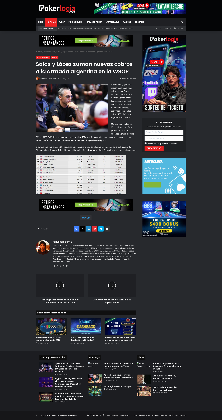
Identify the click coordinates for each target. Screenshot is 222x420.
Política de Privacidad (177, 415)
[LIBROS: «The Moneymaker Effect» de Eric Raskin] (144, 391)
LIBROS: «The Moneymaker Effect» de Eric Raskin (165, 388)
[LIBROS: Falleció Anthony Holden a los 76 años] (144, 379)
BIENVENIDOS (112, 415)
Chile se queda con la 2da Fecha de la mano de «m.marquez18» (120, 338)
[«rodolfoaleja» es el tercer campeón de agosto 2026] (51, 326)
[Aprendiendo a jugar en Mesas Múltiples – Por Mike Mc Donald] (95, 378)
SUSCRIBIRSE (154, 148)
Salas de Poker (94, 22)
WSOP (62, 22)
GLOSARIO (139, 22)
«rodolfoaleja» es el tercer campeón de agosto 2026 (48, 338)
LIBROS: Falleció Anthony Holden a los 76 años (164, 377)
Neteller (163, 415)
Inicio (40, 22)
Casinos (155, 415)
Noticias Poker (49, 52)
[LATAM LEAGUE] (86, 41)
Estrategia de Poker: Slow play (118, 386)
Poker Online (75, 22)
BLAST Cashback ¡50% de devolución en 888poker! (82, 338)
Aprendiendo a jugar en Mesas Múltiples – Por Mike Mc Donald (118, 376)
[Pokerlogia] (57, 9)
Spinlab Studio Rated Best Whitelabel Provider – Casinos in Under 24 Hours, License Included (69, 367)
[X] (57, 265)
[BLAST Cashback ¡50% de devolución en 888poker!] (86, 326)
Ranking (127, 22)
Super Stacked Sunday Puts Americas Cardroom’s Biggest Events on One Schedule (69, 396)
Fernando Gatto (46, 79)
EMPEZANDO (125, 415)
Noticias (51, 22)
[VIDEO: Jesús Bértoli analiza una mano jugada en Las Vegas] (95, 367)
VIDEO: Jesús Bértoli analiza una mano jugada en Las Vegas (119, 364)
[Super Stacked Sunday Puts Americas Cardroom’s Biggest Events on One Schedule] (46, 397)
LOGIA (134, 415)
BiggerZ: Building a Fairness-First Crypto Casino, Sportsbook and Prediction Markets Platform (68, 382)
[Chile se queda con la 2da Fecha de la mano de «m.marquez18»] (120, 326)
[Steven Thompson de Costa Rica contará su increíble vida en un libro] (144, 367)
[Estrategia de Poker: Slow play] (95, 390)
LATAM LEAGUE (112, 22)
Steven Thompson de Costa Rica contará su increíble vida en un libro (167, 366)
